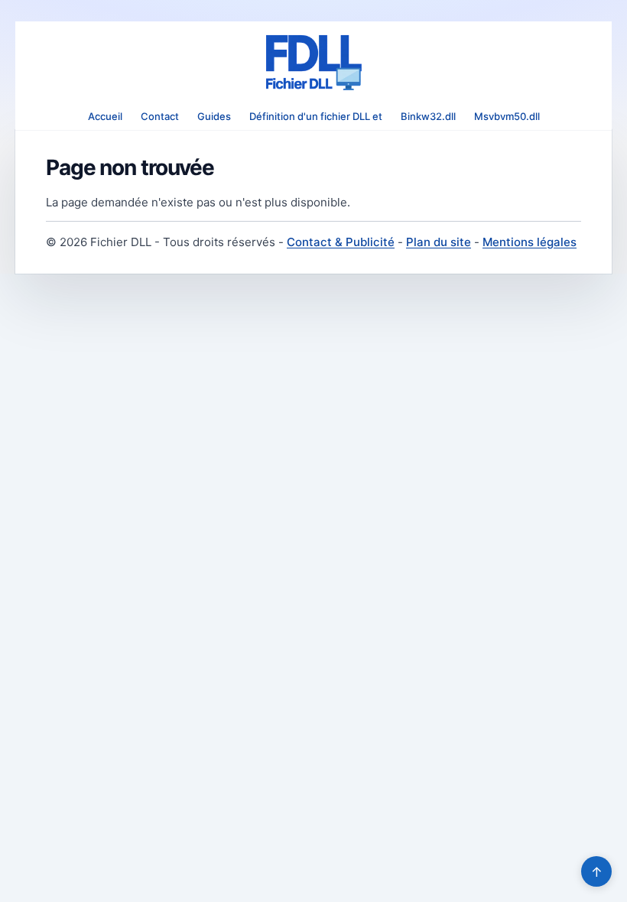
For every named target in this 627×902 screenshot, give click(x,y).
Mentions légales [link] (529, 242)
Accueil (105, 116)
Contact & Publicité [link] (341, 242)
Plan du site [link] (438, 242)
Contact (160, 116)
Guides (214, 116)
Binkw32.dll (428, 116)
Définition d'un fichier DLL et (315, 116)
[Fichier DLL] (313, 62)
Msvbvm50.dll (507, 116)
